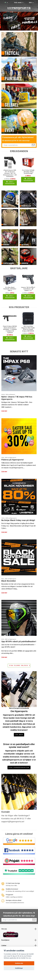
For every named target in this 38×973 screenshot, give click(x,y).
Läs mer (4, 412)
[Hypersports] (19, 9)
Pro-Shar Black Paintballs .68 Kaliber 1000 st (9, 290)
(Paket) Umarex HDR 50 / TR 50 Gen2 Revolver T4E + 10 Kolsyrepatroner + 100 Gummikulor (10, 174)
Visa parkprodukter (19, 768)
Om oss (4, 930)
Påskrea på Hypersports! (12, 461)
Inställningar (19, 968)
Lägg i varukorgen (9, 183)
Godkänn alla (19, 963)
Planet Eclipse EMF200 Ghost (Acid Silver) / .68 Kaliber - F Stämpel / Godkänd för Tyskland (10, 330)
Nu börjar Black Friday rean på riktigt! (18, 521)
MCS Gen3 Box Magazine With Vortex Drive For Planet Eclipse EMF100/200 (28, 330)
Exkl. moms (18, 2)
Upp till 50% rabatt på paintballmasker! (18, 643)
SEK (30, 2)
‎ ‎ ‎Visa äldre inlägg (18, 666)
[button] (17, 30)
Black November (8, 582)
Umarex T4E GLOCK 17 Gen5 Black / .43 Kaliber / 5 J (28, 290)
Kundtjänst (5, 941)
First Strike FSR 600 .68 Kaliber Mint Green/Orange (28, 173)
